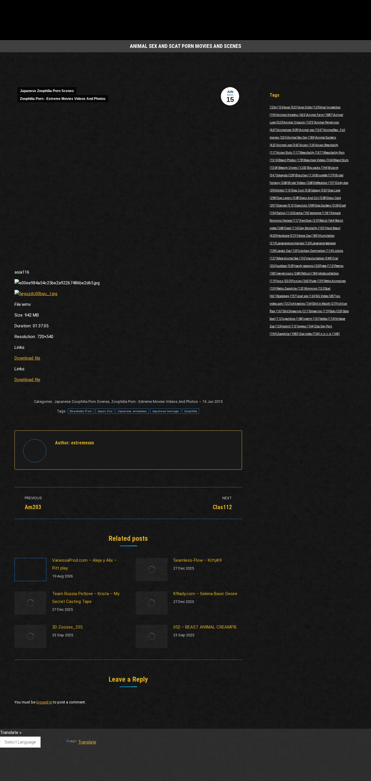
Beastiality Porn (81, 411)
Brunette (325, 175)
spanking (293, 318)
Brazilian (306, 175)
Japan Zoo (105, 411)
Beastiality (312, 152)
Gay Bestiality (312, 228)
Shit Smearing (296, 311)
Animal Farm (320, 114)
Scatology (287, 296)
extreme (321, 213)
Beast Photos (291, 160)
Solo (336, 311)
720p (277, 107)
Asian (308, 145)
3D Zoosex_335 (67, 627)
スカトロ (330, 333)
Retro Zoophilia (291, 288)
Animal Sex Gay (301, 137)
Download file (27, 358)
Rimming (315, 288)
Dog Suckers (327, 205)
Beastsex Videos (319, 160)
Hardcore (287, 235)
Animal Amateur (292, 114)
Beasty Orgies (293, 167)
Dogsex (286, 205)
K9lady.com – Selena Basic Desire (205, 593)
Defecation (325, 182)
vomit (290, 326)
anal (291, 107)
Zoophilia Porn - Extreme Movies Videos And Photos (63, 99)
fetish (328, 220)
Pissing (300, 281)
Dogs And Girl (313, 198)
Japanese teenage (165, 411)
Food (292, 228)
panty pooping (308, 265)
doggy (320, 190)
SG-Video (326, 296)
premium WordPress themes (159, 772)
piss (284, 281)
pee (328, 265)
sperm (311, 318)
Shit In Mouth (325, 303)
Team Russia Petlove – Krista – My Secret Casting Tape (85, 597)
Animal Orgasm (299, 122)
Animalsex (288, 130)
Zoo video (309, 333)
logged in (44, 702)
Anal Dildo (309, 107)
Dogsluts (305, 205)
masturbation (319, 258)
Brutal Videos (301, 182)
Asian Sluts (288, 152)
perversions (289, 273)
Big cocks (318, 167)
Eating (285, 213)
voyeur (306, 326)
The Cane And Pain (150, 735)
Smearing (320, 311)
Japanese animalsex (132, 411)
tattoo (327, 318)
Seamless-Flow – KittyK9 (197, 560)
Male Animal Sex (292, 258)
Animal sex (311, 130)
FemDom (310, 220)
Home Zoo (308, 235)
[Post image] (30, 569)
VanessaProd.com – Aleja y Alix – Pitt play (84, 564)
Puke (317, 281)
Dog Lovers (288, 198)
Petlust (310, 273)
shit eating (302, 303)
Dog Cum (302, 190)
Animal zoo (288, 145)
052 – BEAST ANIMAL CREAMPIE (205, 627)
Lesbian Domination (316, 250)
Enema (302, 213)
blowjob (286, 175)
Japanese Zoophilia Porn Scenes (47, 91)
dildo (284, 190)
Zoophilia (190, 411)
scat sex (306, 296)
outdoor (286, 265)
